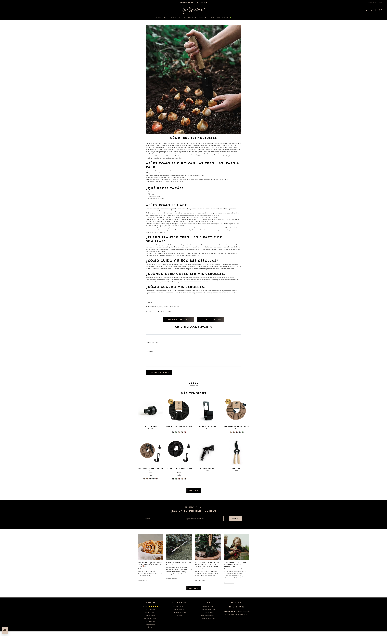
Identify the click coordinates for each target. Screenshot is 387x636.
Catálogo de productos (179, 612)
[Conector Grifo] (150, 410)
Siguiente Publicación (210, 320)
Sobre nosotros (150, 609)
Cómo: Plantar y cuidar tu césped (178, 563)
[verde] (176, 432)
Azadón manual (152, 192)
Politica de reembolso (208, 609)
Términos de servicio (207, 606)
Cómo (171, 307)
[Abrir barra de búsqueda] (371, 10)
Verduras (176, 307)
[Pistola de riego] (208, 452)
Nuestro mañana (150, 612)
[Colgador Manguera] (208, 410)
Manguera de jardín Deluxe (156, 198)
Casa (212, 18)
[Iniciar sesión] (375, 10)
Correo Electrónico (152, 342)
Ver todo (193, 490)
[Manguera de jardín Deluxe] (179, 410)
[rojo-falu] (185, 432)
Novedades (161, 18)
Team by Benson (150, 615)
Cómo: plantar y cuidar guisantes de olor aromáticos (235, 564)
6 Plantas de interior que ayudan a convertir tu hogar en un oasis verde (207, 564)
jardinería (165, 307)
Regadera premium (154, 196)
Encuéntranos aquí (179, 606)
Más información (143, 580)
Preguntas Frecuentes (208, 618)
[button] (366, 10)
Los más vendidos (177, 18)
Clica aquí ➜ (203, 3)
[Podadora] (236, 452)
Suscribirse (235, 519)
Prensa (150, 627)
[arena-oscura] (182, 432)
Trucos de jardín (157, 307)
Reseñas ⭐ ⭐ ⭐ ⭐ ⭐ (150, 606)
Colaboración (150, 624)
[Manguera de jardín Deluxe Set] (150, 452)
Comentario (150, 351)
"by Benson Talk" (150, 621)
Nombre (149, 333)
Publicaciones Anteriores (178, 320)
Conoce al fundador (150, 618)
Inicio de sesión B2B (179, 609)
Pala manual (151, 194)
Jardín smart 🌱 (224, 18)
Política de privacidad (207, 615)
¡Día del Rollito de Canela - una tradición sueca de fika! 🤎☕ (150, 564)
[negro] (173, 432)
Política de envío (208, 612)
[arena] (179, 432)
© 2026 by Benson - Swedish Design (236, 614)
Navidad (179, 615)
